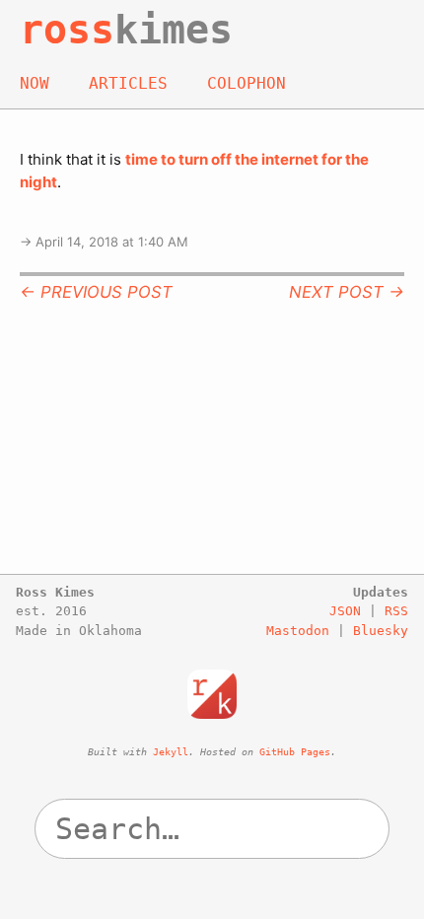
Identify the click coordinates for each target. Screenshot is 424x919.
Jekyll (170, 751)
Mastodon (297, 630)
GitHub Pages (294, 751)
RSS (396, 610)
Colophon (246, 83)
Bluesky (380, 630)
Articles (128, 83)
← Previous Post (96, 292)
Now (34, 83)
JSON (345, 610)
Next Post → (346, 292)
